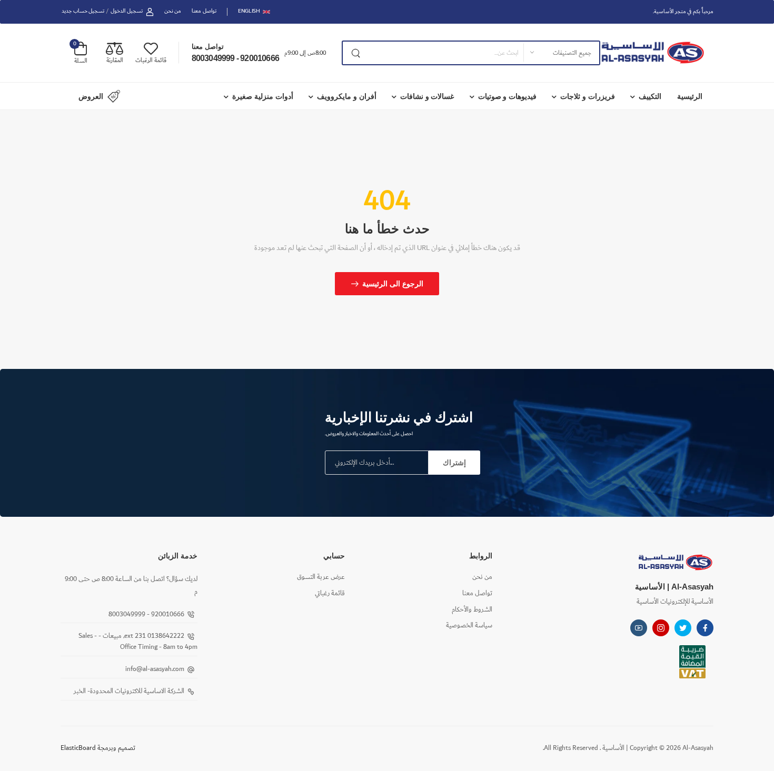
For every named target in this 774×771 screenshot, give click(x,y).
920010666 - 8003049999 (235, 58)
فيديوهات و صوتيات (507, 96)
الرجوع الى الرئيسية (392, 283)
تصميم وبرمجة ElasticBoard (98, 748)
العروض (90, 96)
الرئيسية (689, 96)
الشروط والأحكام (472, 609)
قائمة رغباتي (330, 593)
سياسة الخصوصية (469, 625)
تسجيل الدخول (127, 11)
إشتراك (454, 462)
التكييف (650, 96)
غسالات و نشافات (427, 96)
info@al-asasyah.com (154, 669)
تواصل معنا (204, 11)
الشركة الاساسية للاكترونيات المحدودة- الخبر (129, 691)
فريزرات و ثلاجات (587, 96)
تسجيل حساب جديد (83, 11)
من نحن (173, 11)
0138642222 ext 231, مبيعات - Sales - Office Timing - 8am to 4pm (137, 641)
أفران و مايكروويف (346, 96)
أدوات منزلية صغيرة (262, 96)
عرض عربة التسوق (321, 577)
